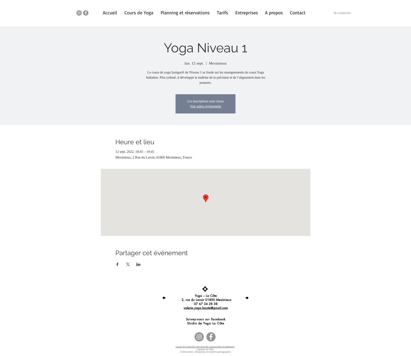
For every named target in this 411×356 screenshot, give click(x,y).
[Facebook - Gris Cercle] (85, 13)
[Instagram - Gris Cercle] (79, 13)
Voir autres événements (205, 106)
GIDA (211, 349)
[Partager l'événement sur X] (128, 264)
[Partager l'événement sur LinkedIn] (138, 264)
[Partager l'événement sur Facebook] (117, 264)
